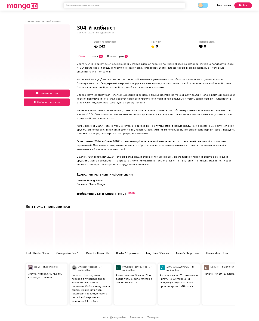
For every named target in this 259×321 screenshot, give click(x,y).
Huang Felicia (95, 180)
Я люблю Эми (50, 266)
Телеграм (153, 317)
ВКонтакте (137, 317)
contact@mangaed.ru (113, 317)
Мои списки (224, 5)
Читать (131, 192)
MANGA (22, 5)
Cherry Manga (97, 184)
